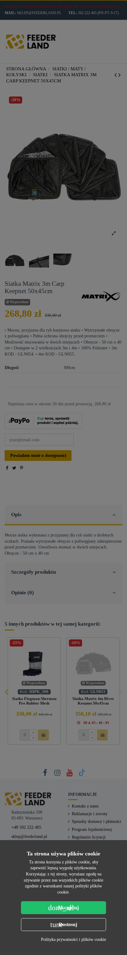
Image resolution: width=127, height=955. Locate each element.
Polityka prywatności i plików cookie (73, 939)
